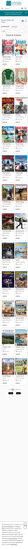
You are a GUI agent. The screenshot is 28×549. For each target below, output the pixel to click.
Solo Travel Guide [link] (7, 144)
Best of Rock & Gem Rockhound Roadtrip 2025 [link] (7, 260)
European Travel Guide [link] (20, 347)
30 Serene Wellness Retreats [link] (20, 86)
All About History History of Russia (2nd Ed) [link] (7, 115)
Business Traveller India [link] (7, 289)
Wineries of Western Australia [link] (7, 347)
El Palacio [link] (18, 115)
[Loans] (22, 9)
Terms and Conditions (8, 526)
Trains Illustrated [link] (7, 231)
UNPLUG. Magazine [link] (20, 202)
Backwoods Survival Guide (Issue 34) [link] (20, 289)
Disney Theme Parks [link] (20, 144)
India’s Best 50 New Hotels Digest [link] (7, 86)
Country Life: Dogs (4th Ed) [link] (20, 376)
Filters (3, 31)
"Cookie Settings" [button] (12, 538)
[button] (23, 21)
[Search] (2, 8)
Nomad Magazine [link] (7, 376)
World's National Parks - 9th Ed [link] (7, 318)
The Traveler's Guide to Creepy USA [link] (7, 173)
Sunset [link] (17, 260)
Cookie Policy (13, 544)
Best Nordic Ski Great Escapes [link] (20, 231)
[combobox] (11, 8)
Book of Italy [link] (19, 57)
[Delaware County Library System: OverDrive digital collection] (14, 3)
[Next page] (20, 390)
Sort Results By (5, 26)
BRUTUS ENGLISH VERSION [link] (7, 57)
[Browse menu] (25, 8)
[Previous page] (9, 390)
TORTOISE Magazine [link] (7, 202)
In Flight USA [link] (19, 173)
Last (18, 393)
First (11, 393)
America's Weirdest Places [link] (20, 318)
